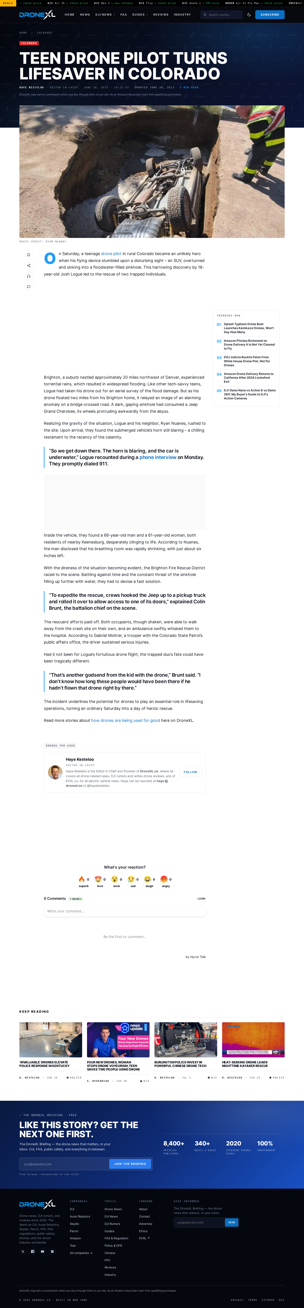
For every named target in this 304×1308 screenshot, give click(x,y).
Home (70, 14)
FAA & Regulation (116, 1238)
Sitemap (268, 1300)
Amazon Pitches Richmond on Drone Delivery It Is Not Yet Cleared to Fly (249, 344)
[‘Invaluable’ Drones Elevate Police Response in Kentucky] (50, 1039)
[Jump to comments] (28, 286)
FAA (123, 14)
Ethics (143, 1231)
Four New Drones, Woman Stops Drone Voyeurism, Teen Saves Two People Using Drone (113, 1065)
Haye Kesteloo (80, 759)
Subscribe (270, 14)
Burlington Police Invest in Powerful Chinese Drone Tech (180, 1064)
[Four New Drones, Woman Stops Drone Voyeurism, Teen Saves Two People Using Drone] (118, 1039)
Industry (182, 14)
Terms (252, 1300)
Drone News (113, 1209)
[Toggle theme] (249, 15)
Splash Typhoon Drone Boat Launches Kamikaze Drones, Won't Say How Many (249, 328)
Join (231, 1222)
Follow (190, 772)
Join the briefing (130, 1163)
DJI (72, 1209)
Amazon (75, 1238)
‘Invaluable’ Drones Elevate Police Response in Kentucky (44, 1064)
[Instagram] (52, 1251)
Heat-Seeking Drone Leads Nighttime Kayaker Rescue (245, 1064)
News (85, 14)
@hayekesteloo (98, 785)
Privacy (237, 1300)
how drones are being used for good (125, 720)
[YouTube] (42, 1251)
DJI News (103, 14)
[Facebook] (32, 1251)
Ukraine (110, 1253)
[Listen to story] (28, 276)
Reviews (161, 14)
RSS (282, 1300)
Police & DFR (113, 1245)
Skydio (74, 1223)
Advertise (145, 1223)
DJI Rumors (112, 1223)
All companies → (81, 1253)
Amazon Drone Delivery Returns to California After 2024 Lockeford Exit (249, 378)
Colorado (45, 32)
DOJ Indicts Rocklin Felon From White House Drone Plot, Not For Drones (247, 361)
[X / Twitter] (22, 1251)
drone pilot (111, 253)
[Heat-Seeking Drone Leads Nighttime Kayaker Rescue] (253, 1039)
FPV (107, 1260)
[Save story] (28, 254)
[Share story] (28, 265)
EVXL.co (72, 781)
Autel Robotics (80, 1216)
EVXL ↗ (144, 1238)
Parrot (74, 1231)
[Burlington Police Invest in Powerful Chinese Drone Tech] (185, 1039)
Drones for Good (60, 745)
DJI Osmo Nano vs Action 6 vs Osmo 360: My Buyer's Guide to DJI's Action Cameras (250, 394)
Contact (144, 1216)
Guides (138, 14)
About (143, 1209)
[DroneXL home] (37, 15)
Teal (72, 1245)
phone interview (158, 457)
